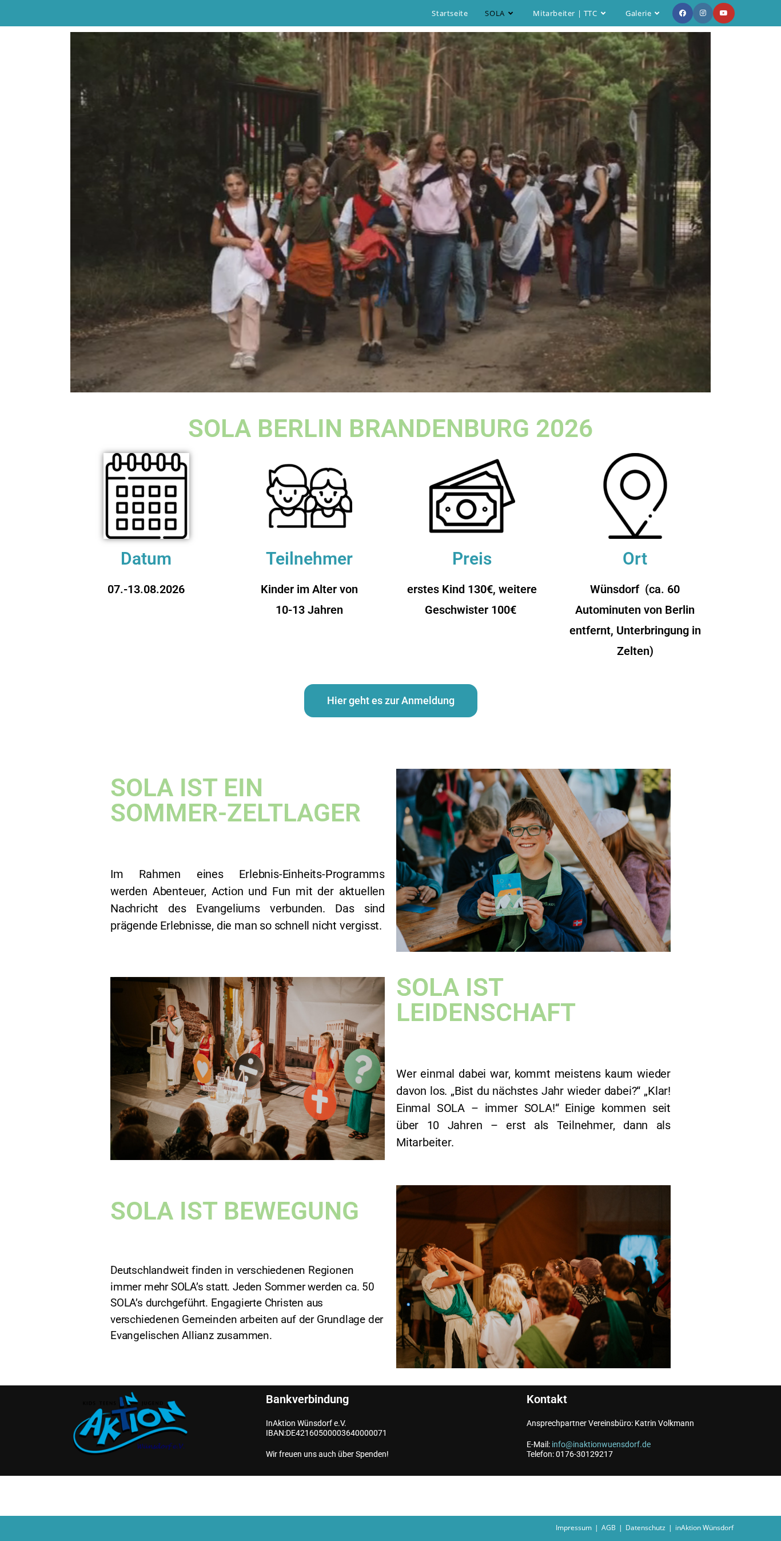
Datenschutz (645, 1527)
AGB (608, 1527)
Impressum (574, 1527)
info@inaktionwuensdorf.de (601, 1444)
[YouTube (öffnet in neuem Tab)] (724, 13)
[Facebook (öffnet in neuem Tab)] (682, 13)
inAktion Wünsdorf (704, 1527)
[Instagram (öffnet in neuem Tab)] (703, 13)
